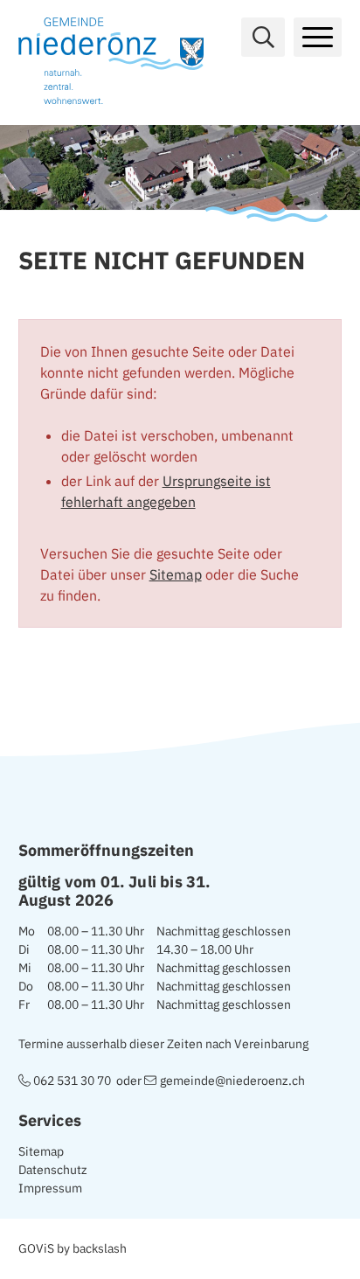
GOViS (36, 1248)
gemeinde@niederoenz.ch (232, 1080)
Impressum (50, 1188)
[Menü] (318, 37)
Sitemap (175, 574)
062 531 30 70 (72, 1080)
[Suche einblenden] (263, 37)
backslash (100, 1248)
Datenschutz (52, 1170)
